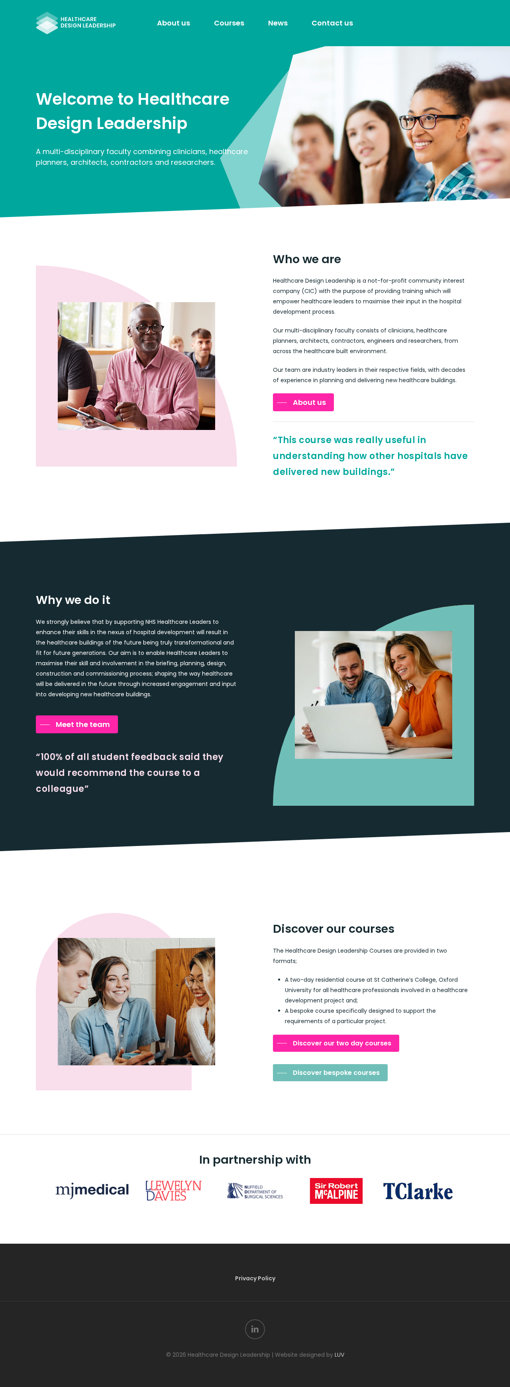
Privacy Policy (255, 1278)
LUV (339, 1355)
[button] (303, 402)
